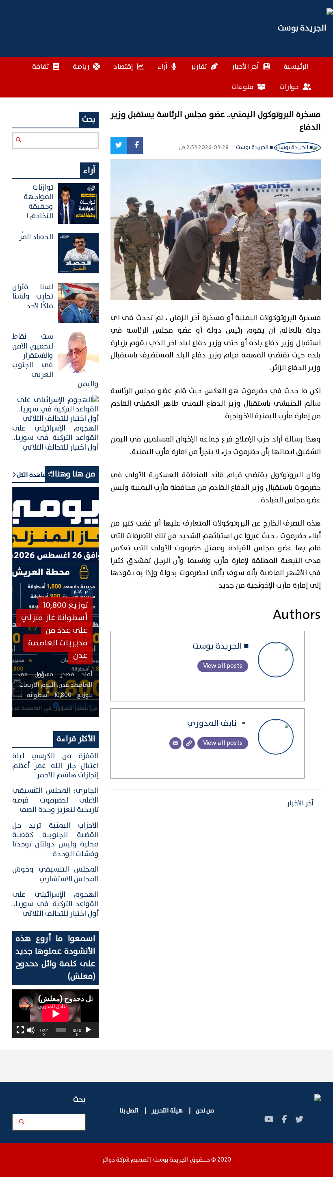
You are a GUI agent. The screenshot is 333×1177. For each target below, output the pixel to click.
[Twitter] (118, 145)
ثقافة (41, 66)
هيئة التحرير (166, 1111)
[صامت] (31, 1030)
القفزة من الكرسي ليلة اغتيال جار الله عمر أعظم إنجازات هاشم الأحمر (55, 766)
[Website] (189, 743)
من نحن (205, 1111)
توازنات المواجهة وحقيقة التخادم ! (38, 202)
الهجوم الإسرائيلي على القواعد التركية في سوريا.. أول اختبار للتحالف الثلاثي (55, 438)
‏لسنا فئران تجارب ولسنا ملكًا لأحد (32, 296)
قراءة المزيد (76, 706)
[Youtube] (269, 1120)
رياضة (82, 66)
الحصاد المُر (36, 237)
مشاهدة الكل (33, 475)
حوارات (289, 87)
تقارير (199, 66)
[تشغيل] (88, 1030)
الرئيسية (296, 66)
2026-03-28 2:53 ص (204, 147)
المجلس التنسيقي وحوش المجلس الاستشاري (55, 874)
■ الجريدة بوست (255, 147)
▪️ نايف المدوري (218, 723)
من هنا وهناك (71, 474)
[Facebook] (135, 145)
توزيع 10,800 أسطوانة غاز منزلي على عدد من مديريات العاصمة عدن (54, 630)
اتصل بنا (129, 1111)
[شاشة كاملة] (20, 1030)
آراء (163, 66)
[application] (55, 1013)
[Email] (175, 743)
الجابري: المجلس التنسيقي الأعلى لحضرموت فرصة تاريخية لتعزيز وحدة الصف (55, 800)
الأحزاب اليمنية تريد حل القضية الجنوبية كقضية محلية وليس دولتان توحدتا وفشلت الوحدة (55, 840)
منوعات (243, 87)
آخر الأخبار (245, 66)
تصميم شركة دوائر (125, 1160)
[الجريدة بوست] (166, 28)
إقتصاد (124, 66)
